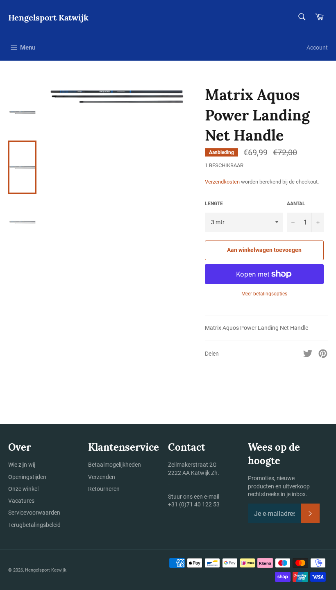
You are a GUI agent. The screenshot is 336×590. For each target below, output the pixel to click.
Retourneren (104, 489)
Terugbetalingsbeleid (34, 525)
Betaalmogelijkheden (114, 464)
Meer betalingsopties (264, 294)
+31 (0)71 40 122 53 (194, 504)
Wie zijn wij (21, 464)
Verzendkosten (222, 182)
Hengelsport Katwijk (48, 17)
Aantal (296, 203)
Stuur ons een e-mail (193, 496)
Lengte (214, 203)
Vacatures (21, 500)
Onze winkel (23, 489)
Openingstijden (27, 477)
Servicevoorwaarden (34, 512)
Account (317, 47)
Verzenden (101, 477)
